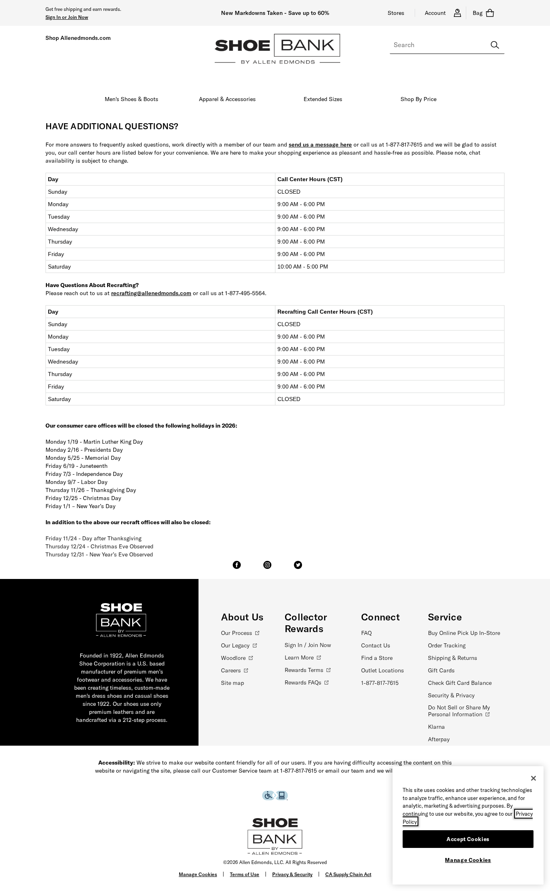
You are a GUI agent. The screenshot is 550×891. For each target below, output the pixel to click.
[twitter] (298, 568)
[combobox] (447, 45)
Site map (232, 682)
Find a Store (377, 658)
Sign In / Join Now (308, 645)
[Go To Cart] (492, 13)
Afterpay (439, 739)
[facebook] (236, 568)
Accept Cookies (468, 838)
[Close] (533, 778)
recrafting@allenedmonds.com (151, 293)
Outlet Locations (382, 670)
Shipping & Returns (452, 658)
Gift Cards (441, 670)
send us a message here (320, 144)
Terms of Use (244, 874)
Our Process (236, 633)
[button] (66, 17)
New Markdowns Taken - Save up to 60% (275, 13)
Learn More (299, 657)
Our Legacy (235, 645)
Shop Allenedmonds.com (78, 37)
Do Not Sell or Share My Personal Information (459, 711)
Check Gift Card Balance (460, 682)
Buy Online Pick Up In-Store (464, 633)
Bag (477, 13)
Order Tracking (446, 645)
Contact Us (375, 645)
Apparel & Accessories (227, 99)
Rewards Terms (304, 670)
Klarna (436, 726)
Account (435, 13)
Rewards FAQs (303, 682)
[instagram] (267, 568)
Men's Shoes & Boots (131, 99)
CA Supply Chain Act (348, 874)
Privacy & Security (292, 874)
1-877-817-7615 (380, 682)
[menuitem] (132, 101)
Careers (231, 670)
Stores (396, 13)
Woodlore (233, 658)
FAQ (366, 633)
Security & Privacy (451, 695)
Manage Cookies (198, 874)
